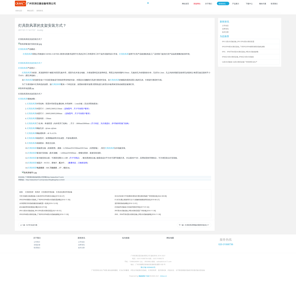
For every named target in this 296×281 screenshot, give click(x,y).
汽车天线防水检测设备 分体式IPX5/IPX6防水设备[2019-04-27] (41, 196)
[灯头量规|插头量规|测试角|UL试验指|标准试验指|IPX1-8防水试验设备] (35, 3)
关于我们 (37, 238)
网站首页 (30, 11)
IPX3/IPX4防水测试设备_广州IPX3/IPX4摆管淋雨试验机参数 (243, 46)
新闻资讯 (40, 10)
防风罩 (37, 192)
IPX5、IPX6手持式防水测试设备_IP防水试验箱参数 (240, 52)
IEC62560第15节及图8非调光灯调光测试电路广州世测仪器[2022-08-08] (141, 196)
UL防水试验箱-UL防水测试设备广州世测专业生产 (239, 62)
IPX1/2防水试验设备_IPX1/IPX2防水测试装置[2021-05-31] (40, 210)
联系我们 (37, 248)
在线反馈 (37, 245)
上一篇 (28, 225)
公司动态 (225, 25)
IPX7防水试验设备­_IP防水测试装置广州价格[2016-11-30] (135, 210)
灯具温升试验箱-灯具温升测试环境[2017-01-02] (132, 207)
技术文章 (225, 32)
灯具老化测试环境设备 (64, 192)
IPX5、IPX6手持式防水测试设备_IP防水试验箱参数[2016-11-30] (138, 214)
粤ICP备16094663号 (148, 267)
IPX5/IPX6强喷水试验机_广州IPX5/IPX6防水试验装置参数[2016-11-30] (44, 199)
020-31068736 (225, 244)
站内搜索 (126, 238)
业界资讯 (225, 29)
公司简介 (37, 242)
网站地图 (170, 238)
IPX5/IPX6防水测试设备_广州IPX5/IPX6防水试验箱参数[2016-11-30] (44, 214)
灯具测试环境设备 (48, 192)
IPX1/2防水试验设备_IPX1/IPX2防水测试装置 (238, 41)
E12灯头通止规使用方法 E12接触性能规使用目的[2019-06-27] (137, 199)
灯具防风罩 (23, 49)
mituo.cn (163, 276)
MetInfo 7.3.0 (144, 276)
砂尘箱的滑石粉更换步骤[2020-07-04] (33, 207)
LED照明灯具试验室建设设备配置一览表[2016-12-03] (38, 203)
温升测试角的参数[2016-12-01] (126, 203)
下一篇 (194, 225)
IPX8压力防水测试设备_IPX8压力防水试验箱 (238, 57)
